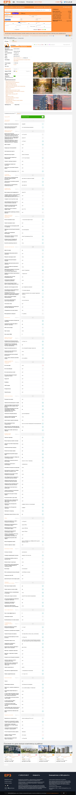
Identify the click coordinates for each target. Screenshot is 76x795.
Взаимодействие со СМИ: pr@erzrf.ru (59, 775)
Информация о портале (9, 779)
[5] (45, 29)
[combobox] (8, 5)
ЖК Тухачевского (43, 754)
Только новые (32, 26)
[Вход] (71, 2)
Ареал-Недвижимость (18, 57)
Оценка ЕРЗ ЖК (38, 25)
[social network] (5, 785)
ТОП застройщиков (20, 1)
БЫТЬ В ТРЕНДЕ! (38, 1)
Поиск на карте (48, 7)
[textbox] (41, 16)
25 (36, 754)
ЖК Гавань (58, 754)
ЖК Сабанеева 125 (9, 754)
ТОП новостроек (29, 1)
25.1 (19, 754)
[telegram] (64, 2)
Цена (5, 22)
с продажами (16, 29)
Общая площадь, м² (23, 22)
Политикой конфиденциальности (53, 793)
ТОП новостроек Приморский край (26, 45)
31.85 (53, 754)
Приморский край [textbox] (8, 16)
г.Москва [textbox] (6, 4)
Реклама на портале (8, 781)
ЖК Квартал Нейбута (26, 754)
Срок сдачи (38, 22)
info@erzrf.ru (36, 775)
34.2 (71, 754)
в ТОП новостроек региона (15, 757)
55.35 (14, 76)
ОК (63, 793)
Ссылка (15, 64)
